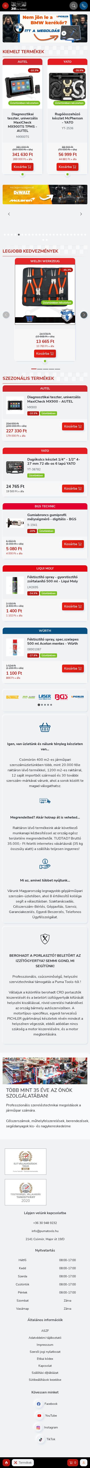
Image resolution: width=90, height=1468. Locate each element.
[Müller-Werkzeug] (28, 698)
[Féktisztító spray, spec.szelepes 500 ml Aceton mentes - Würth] (15, 647)
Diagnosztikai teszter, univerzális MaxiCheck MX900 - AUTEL (54, 399)
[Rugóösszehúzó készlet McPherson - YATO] (67, 86)
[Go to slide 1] (33, 368)
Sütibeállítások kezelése (45, 1380)
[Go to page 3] (45, 705)
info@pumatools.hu (45, 1231)
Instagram (50, 1427)
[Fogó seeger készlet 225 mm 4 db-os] (45, 322)
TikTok (50, 1439)
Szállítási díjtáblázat (45, 1373)
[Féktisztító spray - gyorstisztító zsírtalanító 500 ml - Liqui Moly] (15, 585)
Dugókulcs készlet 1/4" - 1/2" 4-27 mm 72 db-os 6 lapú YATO (53, 461)
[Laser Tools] (45, 698)
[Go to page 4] (48, 705)
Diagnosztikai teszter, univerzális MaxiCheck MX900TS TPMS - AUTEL (22, 122)
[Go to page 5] (51, 705)
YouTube (50, 1416)
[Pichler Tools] (77, 698)
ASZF (45, 1331)
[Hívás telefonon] (84, 6)
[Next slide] (81, 214)
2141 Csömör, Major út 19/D (45, 1239)
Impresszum (45, 1345)
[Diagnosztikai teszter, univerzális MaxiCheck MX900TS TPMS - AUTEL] (22, 86)
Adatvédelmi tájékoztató (45, 1338)
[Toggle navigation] (5, 5)
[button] (5, 235)
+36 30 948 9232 (45, 1223)
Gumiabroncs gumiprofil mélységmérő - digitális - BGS (51, 517)
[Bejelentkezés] (83, 1462)
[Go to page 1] (39, 704)
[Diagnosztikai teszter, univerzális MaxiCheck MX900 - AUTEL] (15, 405)
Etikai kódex (45, 1359)
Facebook (50, 1404)
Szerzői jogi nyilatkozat (45, 1352)
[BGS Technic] (61, 698)
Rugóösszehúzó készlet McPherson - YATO (67, 118)
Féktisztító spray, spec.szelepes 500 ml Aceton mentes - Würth (53, 641)
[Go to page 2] (42, 705)
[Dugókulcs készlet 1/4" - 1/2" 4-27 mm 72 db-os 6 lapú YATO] (15, 467)
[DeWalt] (12, 698)
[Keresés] (73, 6)
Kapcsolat (45, 1366)
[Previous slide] (9, 214)
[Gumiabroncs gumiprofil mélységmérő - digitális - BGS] (15, 522)
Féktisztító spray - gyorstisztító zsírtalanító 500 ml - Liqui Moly (52, 579)
